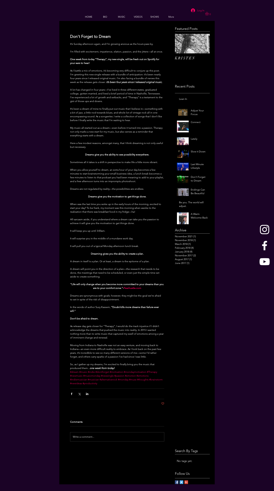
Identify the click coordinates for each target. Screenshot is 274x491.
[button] (209, 13)
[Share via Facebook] (71, 393)
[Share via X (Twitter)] (79, 393)
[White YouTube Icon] (264, 261)
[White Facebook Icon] (264, 245)
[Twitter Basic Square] (181, 482)
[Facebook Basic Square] (177, 482)
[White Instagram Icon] (264, 229)
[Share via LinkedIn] (87, 393)
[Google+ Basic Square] (186, 482)
